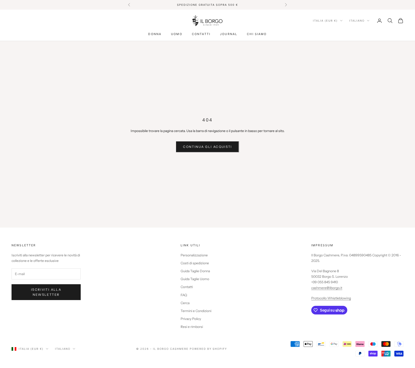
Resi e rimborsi (192, 327)
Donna (154, 34)
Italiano (357, 20)
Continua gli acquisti (207, 147)
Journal (228, 34)
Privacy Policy (191, 319)
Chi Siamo (257, 34)
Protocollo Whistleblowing (331, 298)
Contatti (201, 34)
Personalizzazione (194, 255)
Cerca (185, 303)
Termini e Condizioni (196, 311)
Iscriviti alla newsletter (46, 292)
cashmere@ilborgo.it (326, 288)
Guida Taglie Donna (195, 271)
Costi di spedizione (195, 263)
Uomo (176, 34)
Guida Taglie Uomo (195, 279)
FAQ (184, 295)
